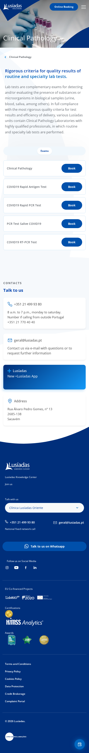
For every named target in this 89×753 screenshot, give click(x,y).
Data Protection (14, 686)
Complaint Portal (15, 701)
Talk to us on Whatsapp (48, 546)
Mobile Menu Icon (84, 7)
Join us (8, 484)
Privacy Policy (12, 671)
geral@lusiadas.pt (71, 522)
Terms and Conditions (18, 664)
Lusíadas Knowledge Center (21, 477)
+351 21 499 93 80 (22, 522)
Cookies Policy (13, 679)
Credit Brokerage (15, 694)
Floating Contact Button (80, 744)
